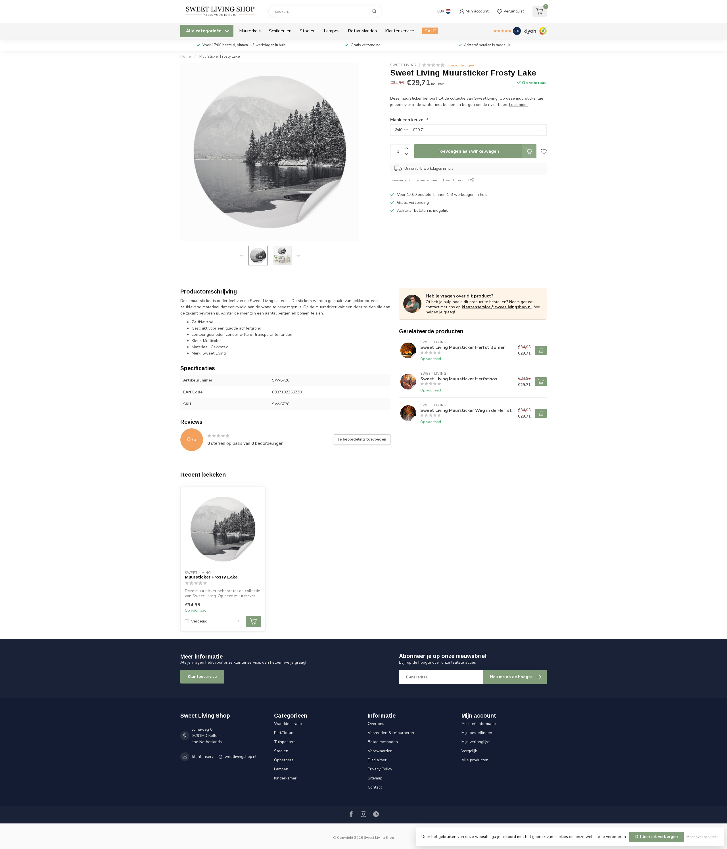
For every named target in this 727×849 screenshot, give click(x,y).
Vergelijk (199, 621)
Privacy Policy (380, 769)
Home (185, 56)
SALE (430, 31)
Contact (375, 787)
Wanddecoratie (288, 723)
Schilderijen (280, 31)
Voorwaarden (380, 751)
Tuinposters (285, 742)
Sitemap (375, 778)
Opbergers (283, 760)
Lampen (332, 31)
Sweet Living (403, 65)
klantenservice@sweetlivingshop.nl (497, 307)
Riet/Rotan (283, 732)
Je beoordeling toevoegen (362, 439)
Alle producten (474, 760)
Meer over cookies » (702, 836)
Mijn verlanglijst (475, 742)
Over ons (376, 723)
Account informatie (478, 723)
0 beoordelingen (460, 65)
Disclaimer (377, 760)
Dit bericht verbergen (656, 836)
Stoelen (308, 31)
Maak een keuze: (409, 120)
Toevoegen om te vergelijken (413, 180)
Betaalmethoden (383, 742)
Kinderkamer (285, 778)
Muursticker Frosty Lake (219, 56)
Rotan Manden (362, 31)
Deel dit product (456, 180)
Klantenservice (399, 31)
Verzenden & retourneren (391, 732)
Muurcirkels (250, 31)
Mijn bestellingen (476, 732)
